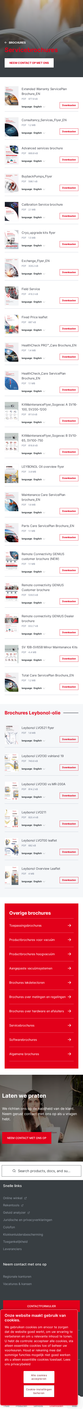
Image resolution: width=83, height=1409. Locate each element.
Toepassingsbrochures (25, 925)
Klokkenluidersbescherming (23, 1234)
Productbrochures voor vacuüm (32, 940)
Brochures (17, 42)
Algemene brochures (24, 1054)
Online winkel (12, 1198)
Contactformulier (41, 1306)
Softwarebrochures (23, 1040)
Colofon (9, 1227)
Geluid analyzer (14, 1212)
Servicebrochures (21, 1025)
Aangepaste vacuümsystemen (30, 968)
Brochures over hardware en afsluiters (36, 1011)
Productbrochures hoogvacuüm (32, 954)
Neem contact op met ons (29, 62)
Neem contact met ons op (26, 1138)
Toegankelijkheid (15, 1242)
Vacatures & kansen (17, 1284)
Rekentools (11, 1205)
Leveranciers (12, 1249)
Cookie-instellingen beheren (39, 1391)
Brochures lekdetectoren (27, 982)
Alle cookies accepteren (39, 1377)
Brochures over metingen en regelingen (37, 997)
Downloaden (69, 105)
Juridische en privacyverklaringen (27, 1220)
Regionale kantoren (17, 1276)
